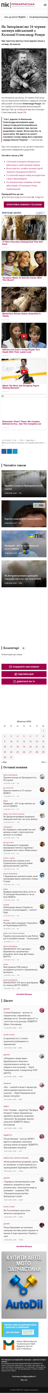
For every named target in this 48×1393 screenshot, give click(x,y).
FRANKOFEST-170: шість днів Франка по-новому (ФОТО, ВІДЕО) (20, 983)
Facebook (8, 197)
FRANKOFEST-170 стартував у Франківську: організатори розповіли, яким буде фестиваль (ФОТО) (18, 953)
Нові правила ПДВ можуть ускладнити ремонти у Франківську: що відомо (20, 969)
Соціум (6, 905)
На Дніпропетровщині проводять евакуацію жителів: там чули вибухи (20, 817)
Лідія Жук (30, 440)
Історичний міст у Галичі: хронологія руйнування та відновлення (16, 1041)
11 (17, 741)
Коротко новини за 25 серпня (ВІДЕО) (23, 519)
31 (11, 757)
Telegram (39, 197)
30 (5, 757)
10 (11, 741)
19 (24, 746)
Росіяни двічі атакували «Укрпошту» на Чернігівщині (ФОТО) (20, 924)
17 (11, 746)
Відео (5, 801)
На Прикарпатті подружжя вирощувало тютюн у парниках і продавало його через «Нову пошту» (20, 847)
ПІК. (25, 112)
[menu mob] (45, 5)
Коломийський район (34, 443)
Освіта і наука (9, 858)
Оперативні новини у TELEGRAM (24, 204)
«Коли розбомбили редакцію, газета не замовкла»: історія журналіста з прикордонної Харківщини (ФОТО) (21, 1165)
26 (24, 752)
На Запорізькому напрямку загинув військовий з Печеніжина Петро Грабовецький (23, 185)
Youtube (27, 197)
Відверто (8, 1135)
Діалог (8, 1000)
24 (11, 752)
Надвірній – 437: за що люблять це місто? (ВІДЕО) (19, 804)
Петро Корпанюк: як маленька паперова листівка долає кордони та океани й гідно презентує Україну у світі (21, 1231)
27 (30, 752)
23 (5, 752)
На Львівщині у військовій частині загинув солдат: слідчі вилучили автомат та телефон (19, 832)
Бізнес (5, 964)
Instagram (18, 197)
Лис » (44, 762)
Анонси (7, 1083)
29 (43, 752)
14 (37, 741)
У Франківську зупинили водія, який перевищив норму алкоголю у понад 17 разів (20, 879)
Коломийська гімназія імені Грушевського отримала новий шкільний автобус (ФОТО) (17, 863)
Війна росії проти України (12, 443)
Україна (6, 920)
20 (30, 746)
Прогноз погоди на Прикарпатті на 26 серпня (19, 778)
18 (17, 746)
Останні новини (15, 767)
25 (17, 752)
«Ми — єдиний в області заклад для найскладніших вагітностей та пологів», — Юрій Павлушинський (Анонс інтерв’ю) (20, 1091)
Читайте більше (24, 994)
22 (43, 746)
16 (5, 746)
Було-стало (9, 1035)
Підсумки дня (26, 674)
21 (37, 746)
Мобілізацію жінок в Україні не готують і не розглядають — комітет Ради (20, 910)
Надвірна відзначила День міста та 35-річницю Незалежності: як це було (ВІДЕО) (19, 894)
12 (24, 741)
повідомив (22, 109)
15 (43, 741)
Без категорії (8, 788)
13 (30, 741)
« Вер (4, 762)
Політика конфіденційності (24, 1376)
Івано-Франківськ (10, 775)
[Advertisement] (24, 618)
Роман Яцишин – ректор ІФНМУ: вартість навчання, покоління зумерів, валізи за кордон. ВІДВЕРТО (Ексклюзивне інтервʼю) (21, 1143)
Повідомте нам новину (26, 666)
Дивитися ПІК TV (26, 681)
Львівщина (7, 827)
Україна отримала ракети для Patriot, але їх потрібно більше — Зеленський (21, 937)
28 (37, 752)
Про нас (24, 1380)
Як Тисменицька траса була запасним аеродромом (17, 1212)
